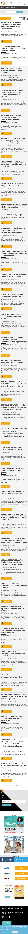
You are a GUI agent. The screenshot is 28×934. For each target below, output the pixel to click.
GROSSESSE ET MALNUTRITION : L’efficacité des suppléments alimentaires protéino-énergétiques (14, 540)
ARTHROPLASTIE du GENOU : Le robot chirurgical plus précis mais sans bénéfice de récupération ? (13, 141)
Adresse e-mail (6, 799)
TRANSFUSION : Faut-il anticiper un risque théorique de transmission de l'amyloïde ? (13, 230)
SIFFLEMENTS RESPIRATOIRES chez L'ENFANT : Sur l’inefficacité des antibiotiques (13, 630)
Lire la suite (7, 41)
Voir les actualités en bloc (27, 19)
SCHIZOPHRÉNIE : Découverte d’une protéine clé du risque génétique (12, 471)
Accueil (2, 7)
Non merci (14, 932)
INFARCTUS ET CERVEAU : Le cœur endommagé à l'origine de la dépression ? (13, 164)
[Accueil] (4, 3)
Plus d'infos (7, 929)
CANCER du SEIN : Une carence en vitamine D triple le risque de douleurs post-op (13, 494)
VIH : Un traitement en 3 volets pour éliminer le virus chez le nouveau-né (12, 719)
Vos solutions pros (21, 878)
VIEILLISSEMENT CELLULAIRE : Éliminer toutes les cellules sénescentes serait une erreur (12, 562)
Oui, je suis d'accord (6, 932)
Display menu (1, 3)
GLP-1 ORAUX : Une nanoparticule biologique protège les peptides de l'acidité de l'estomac (14, 253)
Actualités (7, 7)
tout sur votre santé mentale (21, 868)
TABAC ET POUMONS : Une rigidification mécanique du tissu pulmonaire (13, 609)
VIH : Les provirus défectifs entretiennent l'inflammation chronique (11, 70)
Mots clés (2, 12)
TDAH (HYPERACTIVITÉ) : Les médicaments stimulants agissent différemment (13, 766)
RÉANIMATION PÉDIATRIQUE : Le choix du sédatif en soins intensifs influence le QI (13, 517)
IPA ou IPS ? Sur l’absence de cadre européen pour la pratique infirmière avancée (13, 48)
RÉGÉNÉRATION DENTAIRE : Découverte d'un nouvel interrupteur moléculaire (11, 118)
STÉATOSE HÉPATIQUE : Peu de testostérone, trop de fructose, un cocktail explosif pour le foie (13, 407)
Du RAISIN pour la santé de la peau (14, 428)
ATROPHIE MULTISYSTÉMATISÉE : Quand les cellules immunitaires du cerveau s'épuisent (14, 697)
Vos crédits (21, 873)
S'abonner (7, 805)
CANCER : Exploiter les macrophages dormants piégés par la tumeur (14, 585)
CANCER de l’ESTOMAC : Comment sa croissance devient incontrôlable (13, 654)
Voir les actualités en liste (24, 19)
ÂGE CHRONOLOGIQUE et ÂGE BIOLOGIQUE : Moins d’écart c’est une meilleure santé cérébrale (13, 384)
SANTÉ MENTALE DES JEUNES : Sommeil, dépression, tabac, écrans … (13, 316)
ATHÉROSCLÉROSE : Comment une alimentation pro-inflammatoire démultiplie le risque (14, 339)
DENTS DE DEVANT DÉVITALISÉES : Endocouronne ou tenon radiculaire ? (14, 207)
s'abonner (7, 922)
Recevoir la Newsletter (14, 856)
